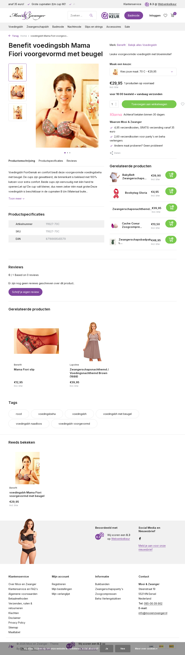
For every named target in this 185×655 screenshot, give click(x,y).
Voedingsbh (15, 26)
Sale (127, 26)
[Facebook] (140, 539)
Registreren (59, 584)
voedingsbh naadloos (29, 423)
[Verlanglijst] (165, 15)
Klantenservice (132, 4)
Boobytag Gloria (136, 192)
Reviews (72, 160)
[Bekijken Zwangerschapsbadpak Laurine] (113, 242)
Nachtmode (74, 26)
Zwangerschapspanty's (109, 588)
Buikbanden (102, 584)
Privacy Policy (16, 622)
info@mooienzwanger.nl (153, 613)
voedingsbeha (47, 413)
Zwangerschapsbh (38, 26)
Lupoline (74, 364)
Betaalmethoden (18, 598)
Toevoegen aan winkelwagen (149, 104)
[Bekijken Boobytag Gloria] (116, 193)
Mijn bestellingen (62, 588)
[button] (65, 152)
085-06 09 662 (153, 603)
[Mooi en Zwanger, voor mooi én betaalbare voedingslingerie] (35, 15)
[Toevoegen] (171, 175)
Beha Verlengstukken (108, 598)
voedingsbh (79, 413)
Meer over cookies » (146, 648)
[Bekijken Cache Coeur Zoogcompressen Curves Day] (114, 226)
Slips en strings (94, 26)
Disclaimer (14, 617)
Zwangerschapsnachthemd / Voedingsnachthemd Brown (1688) (89, 373)
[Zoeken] (91, 15)
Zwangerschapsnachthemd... (132, 209)
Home (23, 36)
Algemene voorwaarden (22, 593)
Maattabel (14, 632)
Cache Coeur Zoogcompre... (132, 225)
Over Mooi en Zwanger (22, 584)
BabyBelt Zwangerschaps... (134, 176)
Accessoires (113, 26)
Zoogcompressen (106, 593)
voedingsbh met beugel (117, 413)
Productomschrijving (21, 160)
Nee (123, 648)
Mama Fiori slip (24, 369)
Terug (15, 36)
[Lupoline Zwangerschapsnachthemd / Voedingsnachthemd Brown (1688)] (92, 341)
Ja (106, 648)
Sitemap (13, 627)
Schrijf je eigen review (25, 291)
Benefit (121, 44)
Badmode (133, 15)
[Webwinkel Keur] (110, 15)
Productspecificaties (51, 160)
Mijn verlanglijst (61, 593)
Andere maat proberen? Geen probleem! (138, 145)
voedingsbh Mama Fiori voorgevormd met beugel (26, 494)
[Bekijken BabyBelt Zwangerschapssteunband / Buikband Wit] (115, 177)
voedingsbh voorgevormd (74, 423)
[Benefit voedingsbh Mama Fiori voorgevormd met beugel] (27, 468)
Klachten (13, 613)
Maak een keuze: (121, 64)
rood (19, 413)
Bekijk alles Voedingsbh (142, 44)
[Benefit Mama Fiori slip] (36, 341)
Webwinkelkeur (167, 4)
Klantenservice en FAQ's (23, 588)
